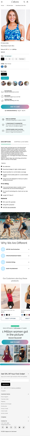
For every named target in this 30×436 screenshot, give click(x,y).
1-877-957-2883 (5, 423)
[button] (27, 1)
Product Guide (4, 408)
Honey (27, 315)
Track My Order (5, 399)
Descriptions (6, 142)
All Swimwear (10, 5)
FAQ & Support (4, 396)
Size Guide (9, 56)
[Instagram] (11, 427)
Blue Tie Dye (2, 66)
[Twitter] (15, 427)
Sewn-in (4, 74)
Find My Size (4, 406)
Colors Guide (4, 411)
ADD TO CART (15, 342)
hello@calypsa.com (6, 424)
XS (2, 59)
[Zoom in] (22, 38)
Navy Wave (4, 315)
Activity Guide (4, 413)
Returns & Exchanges (6, 404)
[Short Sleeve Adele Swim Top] (10, 296)
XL (16, 59)
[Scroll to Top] (27, 428)
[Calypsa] (15, 2)
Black (5, 66)
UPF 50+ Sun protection (9, 207)
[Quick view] (10, 307)
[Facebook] (7, 427)
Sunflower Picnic (9, 315)
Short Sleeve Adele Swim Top (8, 310)
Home (2, 5)
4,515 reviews (17, 328)
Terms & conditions (16, 388)
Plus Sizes (21, 59)
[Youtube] (19, 427)
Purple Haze (2, 315)
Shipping (3, 401)
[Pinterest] (2, 427)
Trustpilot (3, 391)
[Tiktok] (23, 427)
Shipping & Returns (21, 142)
